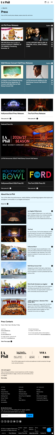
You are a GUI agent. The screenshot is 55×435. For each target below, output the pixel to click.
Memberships (40, 391)
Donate (38, 389)
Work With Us (22, 400)
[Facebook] (2, 421)
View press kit (5, 118)
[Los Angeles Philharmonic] (13, 215)
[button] (52, 2)
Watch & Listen (22, 391)
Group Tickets (4, 398)
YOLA (38, 394)
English (44, 427)
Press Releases (12, 433)
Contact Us (43, 433)
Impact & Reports (26, 429)
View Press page (5, 341)
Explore (48, 25)
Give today (4, 378)
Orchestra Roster (23, 394)
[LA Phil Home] (5, 2)
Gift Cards (3, 400)
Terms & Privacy (36, 429)
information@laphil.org (45, 334)
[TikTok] (11, 421)
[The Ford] (13, 233)
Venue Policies (4, 391)
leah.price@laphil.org (5, 330)
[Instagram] (8, 421)
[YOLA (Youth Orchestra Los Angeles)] (13, 288)
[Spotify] (17, 421)
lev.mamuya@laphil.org (6, 334)
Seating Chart (4, 396)
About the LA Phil (33, 433)
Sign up (30, 415)
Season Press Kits (22, 433)
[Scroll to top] (52, 433)
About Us (5, 8)
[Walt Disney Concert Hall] (13, 270)
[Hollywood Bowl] (13, 251)
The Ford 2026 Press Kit (36, 183)
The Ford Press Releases (36, 113)
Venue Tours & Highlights (25, 396)
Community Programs (42, 398)
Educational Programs (42, 396)
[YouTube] (14, 421)
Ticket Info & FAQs (5, 394)
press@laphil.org (11, 338)
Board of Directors (31, 428)
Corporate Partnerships (42, 400)
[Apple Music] (20, 421)
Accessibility (4, 402)
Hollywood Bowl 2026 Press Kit (12, 183)
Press (20, 398)
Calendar (3, 389)
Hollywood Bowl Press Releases (12, 113)
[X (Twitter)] (5, 421)
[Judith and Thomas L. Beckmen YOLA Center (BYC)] (13, 306)
